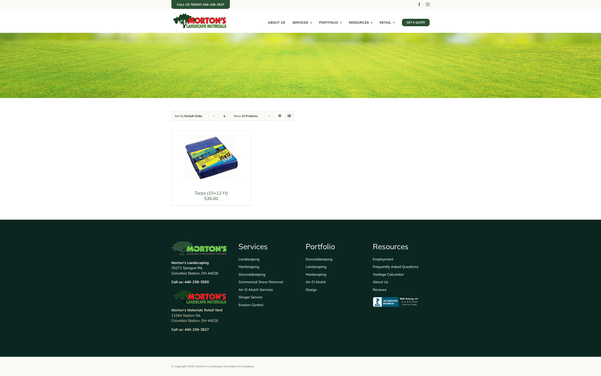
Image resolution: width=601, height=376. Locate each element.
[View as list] (289, 115)
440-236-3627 (197, 329)
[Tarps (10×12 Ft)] (211, 134)
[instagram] (428, 4)
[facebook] (419, 4)
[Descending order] (224, 116)
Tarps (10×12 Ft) (211, 193)
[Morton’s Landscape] (199, 15)
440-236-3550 (197, 282)
